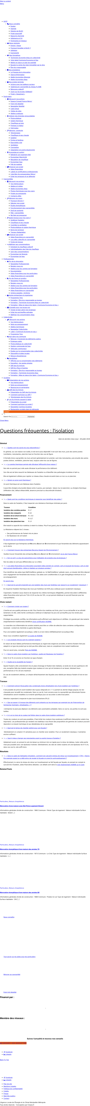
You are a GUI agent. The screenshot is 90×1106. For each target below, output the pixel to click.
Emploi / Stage (16, 46)
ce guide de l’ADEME (35, 636)
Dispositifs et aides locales (20, 353)
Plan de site (8, 1084)
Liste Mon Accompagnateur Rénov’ (23, 174)
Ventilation (14, 145)
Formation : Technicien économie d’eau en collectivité (30, 302)
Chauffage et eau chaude (20, 135)
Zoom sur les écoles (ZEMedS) (21, 92)
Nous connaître (14, 24)
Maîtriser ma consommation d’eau (22, 315)
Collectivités (8, 317)
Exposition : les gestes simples (21, 363)
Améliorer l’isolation (17, 220)
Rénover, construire (16, 130)
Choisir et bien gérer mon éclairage (23, 310)
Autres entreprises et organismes (21, 295)
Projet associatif (16, 33)
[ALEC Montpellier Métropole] (5, 17)
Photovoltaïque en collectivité (21, 344)
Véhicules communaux (19, 349)
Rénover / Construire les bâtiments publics (26, 339)
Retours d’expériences (18, 356)
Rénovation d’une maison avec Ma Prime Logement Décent (22, 806)
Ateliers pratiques (17, 113)
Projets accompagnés (18, 193)
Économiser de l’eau (18, 256)
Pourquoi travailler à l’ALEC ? (21, 48)
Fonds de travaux (17, 242)
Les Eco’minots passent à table (20, 399)
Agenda (13, 29)
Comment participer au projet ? (22, 404)
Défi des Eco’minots (18, 366)
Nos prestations (14, 70)
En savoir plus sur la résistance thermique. (19, 540)
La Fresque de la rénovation (20, 72)
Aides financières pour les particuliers (24, 273)
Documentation (16, 271)
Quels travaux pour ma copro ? (20, 218)
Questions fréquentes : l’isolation (37, 430)
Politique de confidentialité (13, 1089)
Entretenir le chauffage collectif (22, 247)
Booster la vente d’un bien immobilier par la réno (28, 65)
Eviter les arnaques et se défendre (23, 176)
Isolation (14, 138)
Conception (15, 147)
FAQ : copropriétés (17, 213)
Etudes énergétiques (18, 205)
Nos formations (14, 55)
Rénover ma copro (15, 198)
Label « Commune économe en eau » (24, 332)
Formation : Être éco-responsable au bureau (26, 300)
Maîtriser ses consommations (19, 244)
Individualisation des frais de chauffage (25, 249)
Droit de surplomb (17, 210)
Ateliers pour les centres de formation (24, 269)
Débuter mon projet (17, 203)
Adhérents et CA (16, 38)
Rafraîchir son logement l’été (21, 155)
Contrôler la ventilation (19, 225)
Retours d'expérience (16, 801)
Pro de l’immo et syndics (17, 278)
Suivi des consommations (20, 252)
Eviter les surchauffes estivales (22, 312)
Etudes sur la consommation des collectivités (27, 351)
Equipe (13, 26)
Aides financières (17, 169)
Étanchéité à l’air (16, 142)
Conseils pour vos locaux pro (19, 307)
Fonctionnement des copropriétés (23, 208)
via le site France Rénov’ (69, 554)
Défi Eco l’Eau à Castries (19, 368)
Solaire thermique (17, 121)
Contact (6, 412)
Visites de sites (16, 111)
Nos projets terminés (16, 82)
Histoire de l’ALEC (17, 31)
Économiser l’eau (16, 162)
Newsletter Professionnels (20, 264)
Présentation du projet (18, 402)
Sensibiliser (13, 358)
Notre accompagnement (19, 324)
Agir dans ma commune (17, 336)
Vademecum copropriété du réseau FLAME (26, 87)
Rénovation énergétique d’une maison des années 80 (19, 892)
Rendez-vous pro (17, 266)
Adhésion (14, 50)
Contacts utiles (16, 196)
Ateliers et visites (17, 186)
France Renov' (6, 1032)
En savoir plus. (9, 581)
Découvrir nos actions (16, 99)
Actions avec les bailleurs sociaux (23, 84)
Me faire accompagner (19, 215)
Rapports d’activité (17, 36)
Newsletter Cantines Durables (21, 407)
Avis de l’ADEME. (31, 650)
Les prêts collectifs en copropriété (23, 239)
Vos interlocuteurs (17, 184)
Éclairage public (16, 341)
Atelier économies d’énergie (20, 77)
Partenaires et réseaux (19, 41)
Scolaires (7, 378)
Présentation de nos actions (19, 380)
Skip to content (5, 1)
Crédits (6, 1091)
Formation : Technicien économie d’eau (24, 373)
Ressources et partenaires (20, 387)
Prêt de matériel (16, 164)
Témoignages (15, 133)
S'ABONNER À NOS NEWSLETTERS (14, 1043)
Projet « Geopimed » (18, 94)
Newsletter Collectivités (19, 329)
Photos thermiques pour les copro (23, 191)
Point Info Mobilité (17, 104)
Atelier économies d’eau (19, 79)
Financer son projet (16, 167)
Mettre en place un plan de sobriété (23, 63)
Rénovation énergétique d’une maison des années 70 (19, 849)
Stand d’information (17, 75)
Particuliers (8, 96)
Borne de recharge (17, 230)
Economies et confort (16, 152)
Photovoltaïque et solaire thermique (23, 227)
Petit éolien (14, 128)
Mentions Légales (10, 1086)
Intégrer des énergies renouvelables (22, 116)
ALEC (5, 21)
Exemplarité (15, 53)
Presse (6, 1094)
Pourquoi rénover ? (17, 201)
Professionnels (9, 259)
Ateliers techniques (17, 327)
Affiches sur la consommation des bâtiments (26, 361)
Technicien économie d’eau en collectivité (25, 58)
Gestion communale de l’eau (21, 346)
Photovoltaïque (16, 118)
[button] (4, 414)
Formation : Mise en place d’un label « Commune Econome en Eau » (35, 305)
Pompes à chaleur (17, 126)
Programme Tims (17, 298)
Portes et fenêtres (17, 140)
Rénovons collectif (17, 89)
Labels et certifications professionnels (24, 172)
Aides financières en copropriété (22, 237)
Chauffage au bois (17, 123)
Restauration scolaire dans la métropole (25, 409)
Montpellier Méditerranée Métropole (16, 1011)
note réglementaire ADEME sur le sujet (70, 765)
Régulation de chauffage (19, 159)
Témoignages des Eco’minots (21, 397)
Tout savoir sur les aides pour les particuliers (19, 957)
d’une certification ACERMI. (42, 622)
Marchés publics (9, 1096)
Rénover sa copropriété (12, 974)
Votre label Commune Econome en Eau (24, 60)
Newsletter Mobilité (17, 106)
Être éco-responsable (18, 67)
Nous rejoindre (14, 43)
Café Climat (15, 109)
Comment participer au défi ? (21, 395)
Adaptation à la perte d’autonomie (23, 150)
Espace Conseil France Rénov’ (21, 101)
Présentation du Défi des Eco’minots (23, 392)
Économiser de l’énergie (19, 254)
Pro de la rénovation (16, 261)
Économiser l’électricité (19, 157)
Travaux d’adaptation (18, 232)
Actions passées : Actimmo (20, 293)
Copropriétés (8, 179)
